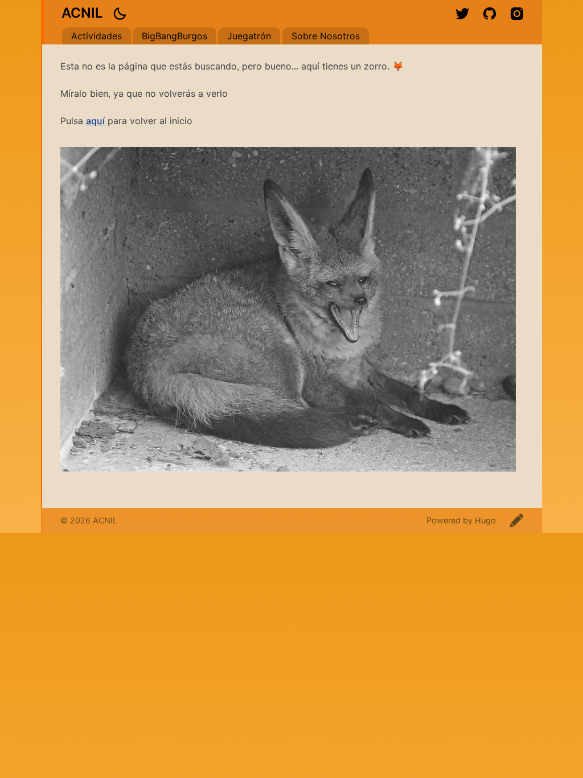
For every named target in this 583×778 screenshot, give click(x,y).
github (489, 14)
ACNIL (82, 13)
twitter (462, 14)
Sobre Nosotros (326, 36)
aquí (95, 120)
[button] (119, 14)
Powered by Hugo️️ (461, 520)
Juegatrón (249, 36)
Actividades (96, 36)
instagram (517, 14)
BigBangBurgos (174, 36)
